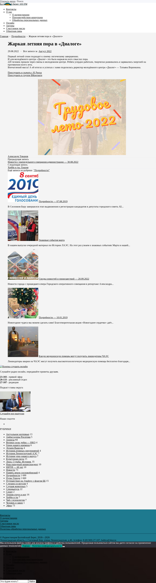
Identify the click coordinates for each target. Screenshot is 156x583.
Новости (10, 470)
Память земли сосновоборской (22, 472)
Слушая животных (16, 486)
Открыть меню (8, 1)
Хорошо (26, 546)
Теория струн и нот (16, 494)
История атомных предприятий (22, 450)
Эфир (9, 505)
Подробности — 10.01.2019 (53, 317)
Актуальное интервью (17, 434)
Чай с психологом (15, 500)
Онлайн (10, 565)
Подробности (13, 475)
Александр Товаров (18, 156)
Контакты (11, 551)
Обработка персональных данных (29, 562)
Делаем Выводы (14, 448)
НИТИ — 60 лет (14, 467)
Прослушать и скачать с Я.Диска (25, 72)
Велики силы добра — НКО (20, 442)
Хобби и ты (12, 497)
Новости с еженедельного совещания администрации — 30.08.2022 (43, 162)
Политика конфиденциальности (46, 546)
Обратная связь (14, 573)
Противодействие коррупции (27, 559)
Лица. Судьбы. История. (18, 461)
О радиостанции (20, 556)
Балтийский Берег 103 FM (13, 4)
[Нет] (63, 546)
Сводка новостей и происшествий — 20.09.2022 (64, 278)
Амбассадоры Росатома (18, 437)
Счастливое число (15, 570)
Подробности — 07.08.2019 (53, 201)
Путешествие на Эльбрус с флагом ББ (26, 481)
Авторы (10, 567)
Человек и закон (14, 503)
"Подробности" (42, 170)
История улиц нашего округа (21, 456)
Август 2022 (45, 51)
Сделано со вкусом (16, 483)
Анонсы (10, 439)
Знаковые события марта (52, 240)
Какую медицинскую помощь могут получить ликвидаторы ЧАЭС (74, 356)
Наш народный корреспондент (22, 464)
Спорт (9, 492)
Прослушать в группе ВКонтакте (25, 75)
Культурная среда (15, 459)
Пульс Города (13, 478)
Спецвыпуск (12, 489)
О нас (9, 554)
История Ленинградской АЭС (21, 453)
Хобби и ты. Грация (18, 167)
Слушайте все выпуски (12, 413)
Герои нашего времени (18, 445)
